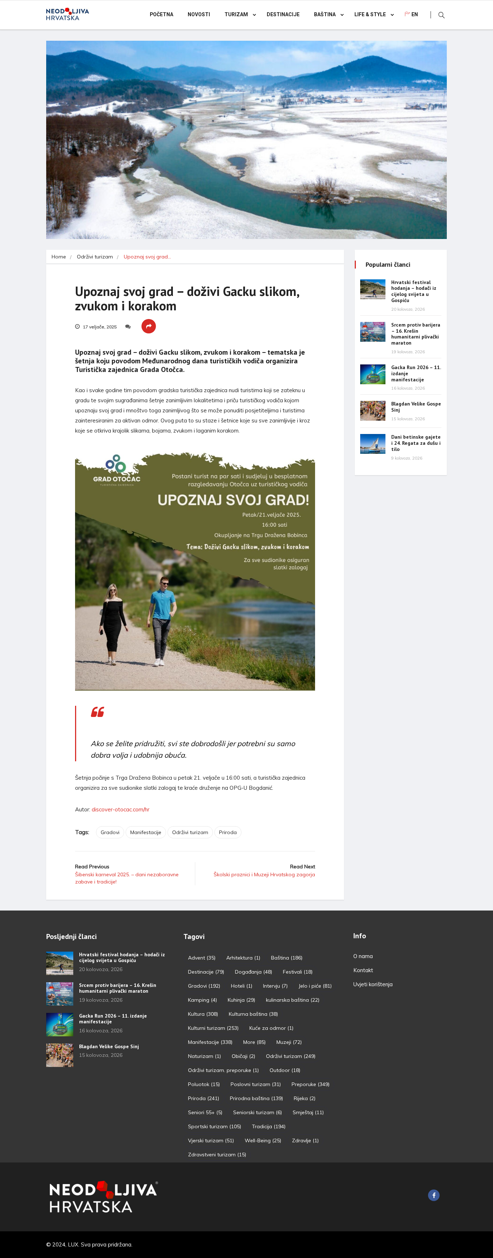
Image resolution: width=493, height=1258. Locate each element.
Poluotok (204, 1084)
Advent (201, 957)
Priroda (228, 832)
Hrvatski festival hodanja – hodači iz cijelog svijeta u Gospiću (413, 291)
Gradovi (110, 832)
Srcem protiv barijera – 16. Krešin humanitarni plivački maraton (415, 334)
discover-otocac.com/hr (120, 809)
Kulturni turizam (213, 1028)
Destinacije (283, 14)
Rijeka (304, 1098)
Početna (161, 14)
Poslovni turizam (256, 1084)
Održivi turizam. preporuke (223, 1070)
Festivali (298, 972)
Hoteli (241, 986)
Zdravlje (305, 1140)
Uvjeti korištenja (373, 984)
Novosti (199, 14)
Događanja (253, 972)
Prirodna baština (256, 1098)
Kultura (203, 1014)
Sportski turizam (214, 1126)
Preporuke (311, 1084)
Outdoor (285, 1070)
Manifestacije (145, 832)
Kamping (202, 1000)
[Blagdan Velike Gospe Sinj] (372, 411)
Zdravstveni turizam (217, 1154)
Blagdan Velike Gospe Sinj (416, 406)
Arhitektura (243, 957)
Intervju (275, 986)
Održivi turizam (95, 256)
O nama (363, 956)
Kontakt (363, 970)
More (254, 1042)
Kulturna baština (253, 1014)
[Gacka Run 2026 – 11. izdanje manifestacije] (372, 374)
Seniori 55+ (205, 1112)
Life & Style (370, 14)
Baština (325, 14)
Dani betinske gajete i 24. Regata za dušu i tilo (416, 443)
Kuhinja (241, 1000)
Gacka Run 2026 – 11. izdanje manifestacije (113, 1019)
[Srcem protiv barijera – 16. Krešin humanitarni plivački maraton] (372, 332)
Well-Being (263, 1140)
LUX (73, 1244)
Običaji (243, 1056)
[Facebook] (434, 1195)
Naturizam (204, 1056)
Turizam (236, 14)
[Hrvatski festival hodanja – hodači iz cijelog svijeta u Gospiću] (372, 289)
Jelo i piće (315, 986)
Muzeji (289, 1042)
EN (414, 14)
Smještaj (308, 1112)
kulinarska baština (292, 1000)
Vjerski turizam (211, 1140)
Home (59, 256)
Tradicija (268, 1126)
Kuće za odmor (271, 1028)
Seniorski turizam (257, 1112)
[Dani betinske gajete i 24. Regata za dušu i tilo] (372, 444)
